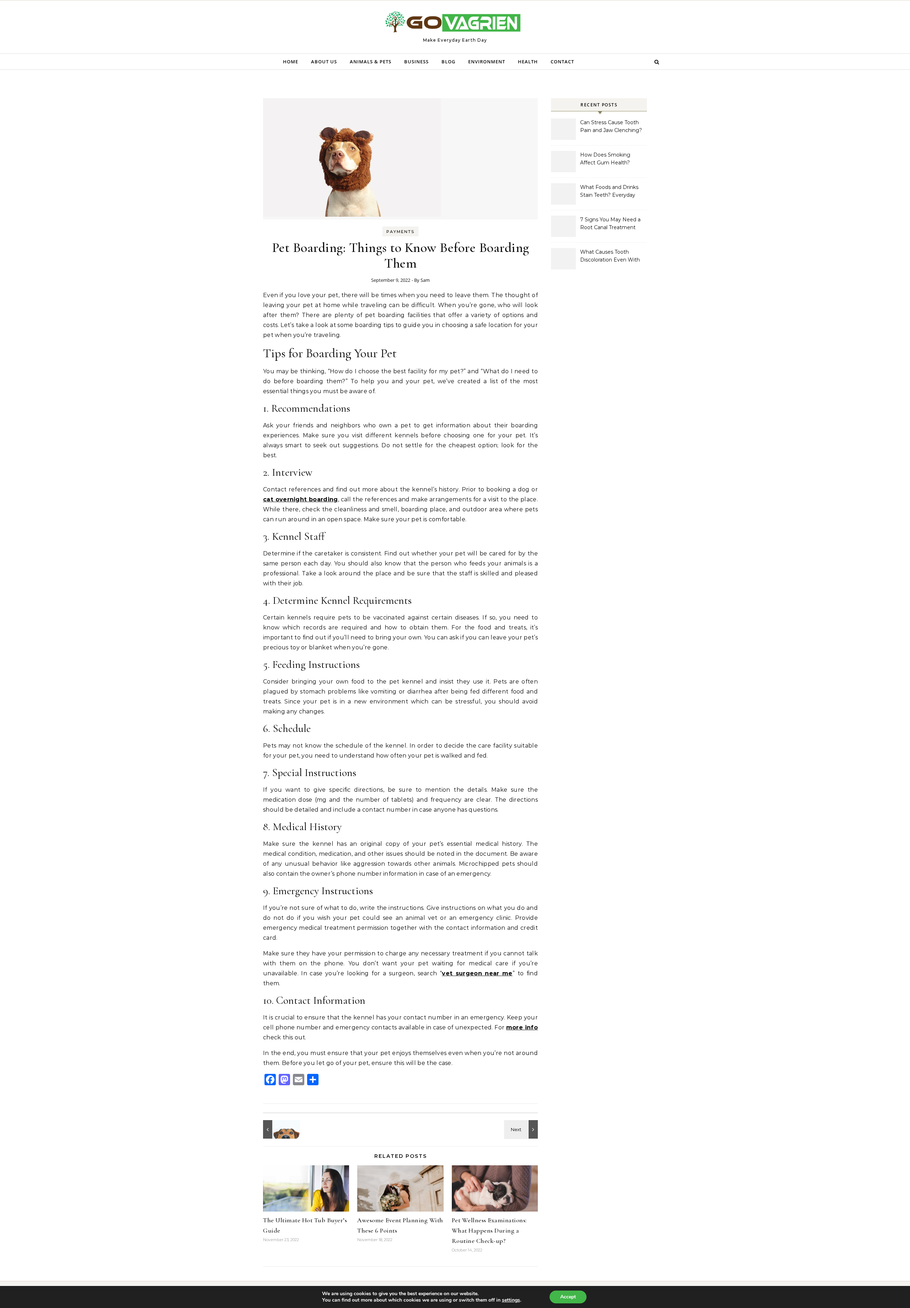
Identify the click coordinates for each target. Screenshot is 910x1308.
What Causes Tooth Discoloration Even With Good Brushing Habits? (610, 256)
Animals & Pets (370, 61)
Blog (448, 61)
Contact (562, 61)
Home (290, 61)
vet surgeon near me (477, 973)
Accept (568, 1296)
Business (416, 61)
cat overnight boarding (300, 499)
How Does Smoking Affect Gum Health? (605, 159)
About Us (324, 61)
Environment (486, 61)
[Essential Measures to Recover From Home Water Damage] (522, 1129)
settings (511, 1300)
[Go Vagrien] (455, 23)
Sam (425, 280)
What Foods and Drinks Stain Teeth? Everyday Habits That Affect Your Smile (609, 192)
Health (528, 61)
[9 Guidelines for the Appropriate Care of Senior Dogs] (279, 1129)
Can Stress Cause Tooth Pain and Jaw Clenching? (611, 126)
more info (522, 1027)
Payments (400, 231)
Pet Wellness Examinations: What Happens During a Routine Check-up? (489, 1230)
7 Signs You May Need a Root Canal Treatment (610, 223)
